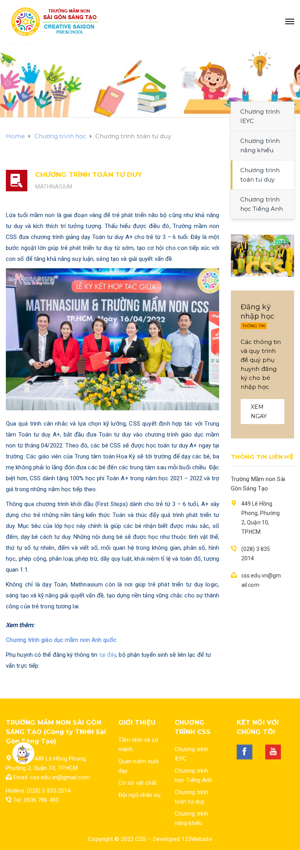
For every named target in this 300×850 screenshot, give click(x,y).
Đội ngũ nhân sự (139, 794)
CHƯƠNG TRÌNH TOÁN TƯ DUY (88, 174)
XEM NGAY (259, 411)
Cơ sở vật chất (137, 782)
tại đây (107, 654)
